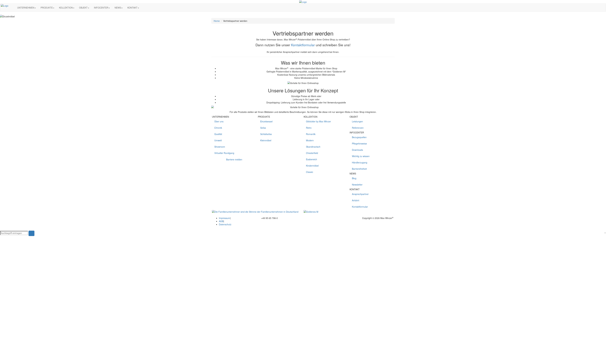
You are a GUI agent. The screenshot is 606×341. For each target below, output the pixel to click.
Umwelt (218, 140)
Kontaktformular (303, 44)
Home (217, 20)
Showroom (219, 146)
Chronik (218, 127)
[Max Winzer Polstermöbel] (303, 1)
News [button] (118, 7)
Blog (354, 178)
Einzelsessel (266, 121)
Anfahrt (355, 200)
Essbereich (311, 159)
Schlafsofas (266, 134)
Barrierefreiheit (359, 168)
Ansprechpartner (360, 194)
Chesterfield (312, 153)
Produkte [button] (47, 7)
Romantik (310, 134)
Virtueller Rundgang (224, 153)
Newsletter (357, 184)
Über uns (218, 121)
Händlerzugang (359, 162)
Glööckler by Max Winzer (318, 121)
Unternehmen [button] (25, 7)
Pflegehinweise (359, 143)
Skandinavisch (313, 146)
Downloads (357, 149)
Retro (309, 127)
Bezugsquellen (359, 137)
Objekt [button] (83, 7)
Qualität (218, 134)
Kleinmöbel (265, 140)
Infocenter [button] (101, 7)
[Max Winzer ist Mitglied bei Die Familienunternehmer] (255, 211)
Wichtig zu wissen (361, 156)
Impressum (224, 218)
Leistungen (357, 121)
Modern (310, 140)
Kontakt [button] (132, 7)
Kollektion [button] (66, 7)
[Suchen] (144, 8)
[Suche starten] (31, 233)
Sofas (263, 127)
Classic (309, 171)
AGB (221, 221)
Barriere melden (234, 159)
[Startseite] (11, 8)
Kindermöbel (312, 165)
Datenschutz (225, 224)
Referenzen (358, 127)
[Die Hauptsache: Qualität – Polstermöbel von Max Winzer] (311, 211)
